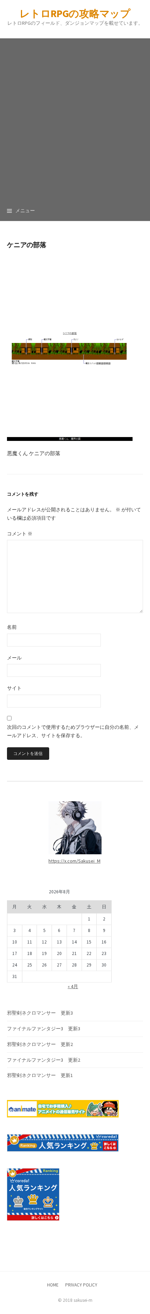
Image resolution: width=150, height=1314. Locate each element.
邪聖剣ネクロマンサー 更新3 (40, 1013)
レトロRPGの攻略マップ (75, 13)
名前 (12, 627)
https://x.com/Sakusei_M (74, 861)
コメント (19, 533)
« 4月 (73, 986)
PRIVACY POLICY (81, 1285)
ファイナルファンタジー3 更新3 (43, 1028)
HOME (53, 1285)
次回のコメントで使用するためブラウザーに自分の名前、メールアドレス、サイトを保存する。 (73, 731)
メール (14, 658)
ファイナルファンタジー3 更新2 (43, 1060)
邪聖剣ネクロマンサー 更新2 (40, 1044)
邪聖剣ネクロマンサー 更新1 (40, 1075)
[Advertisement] (75, 113)
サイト (14, 688)
